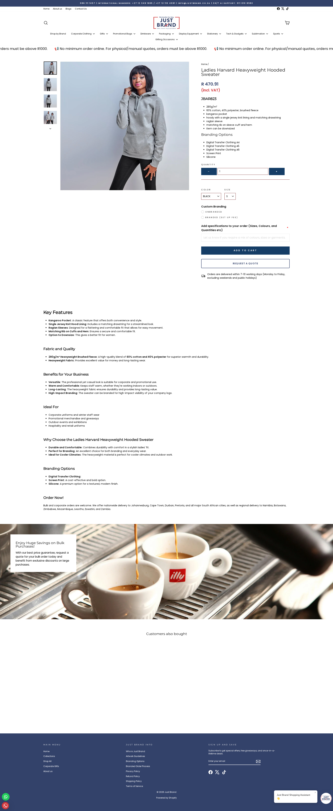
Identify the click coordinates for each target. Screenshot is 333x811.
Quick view (72, 699)
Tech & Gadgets (235, 33)
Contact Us (81, 8)
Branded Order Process (138, 766)
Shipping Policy (134, 781)
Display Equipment (189, 33)
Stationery (212, 33)
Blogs (68, 8)
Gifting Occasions (165, 39)
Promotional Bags (123, 33)
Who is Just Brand (135, 751)
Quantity (208, 164)
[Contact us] (6, 797)
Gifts (102, 33)
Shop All (47, 761)
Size (227, 189)
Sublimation (258, 33)
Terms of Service (134, 786)
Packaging (165, 33)
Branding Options (135, 761)
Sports (276, 33)
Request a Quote (245, 263)
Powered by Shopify (166, 797)
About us (57, 8)
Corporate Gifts (51, 766)
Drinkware (145, 33)
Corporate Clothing (81, 33)
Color (206, 189)
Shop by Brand (58, 33)
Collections (49, 756)
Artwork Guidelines (135, 756)
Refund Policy (133, 776)
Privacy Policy (133, 771)
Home (46, 8)
